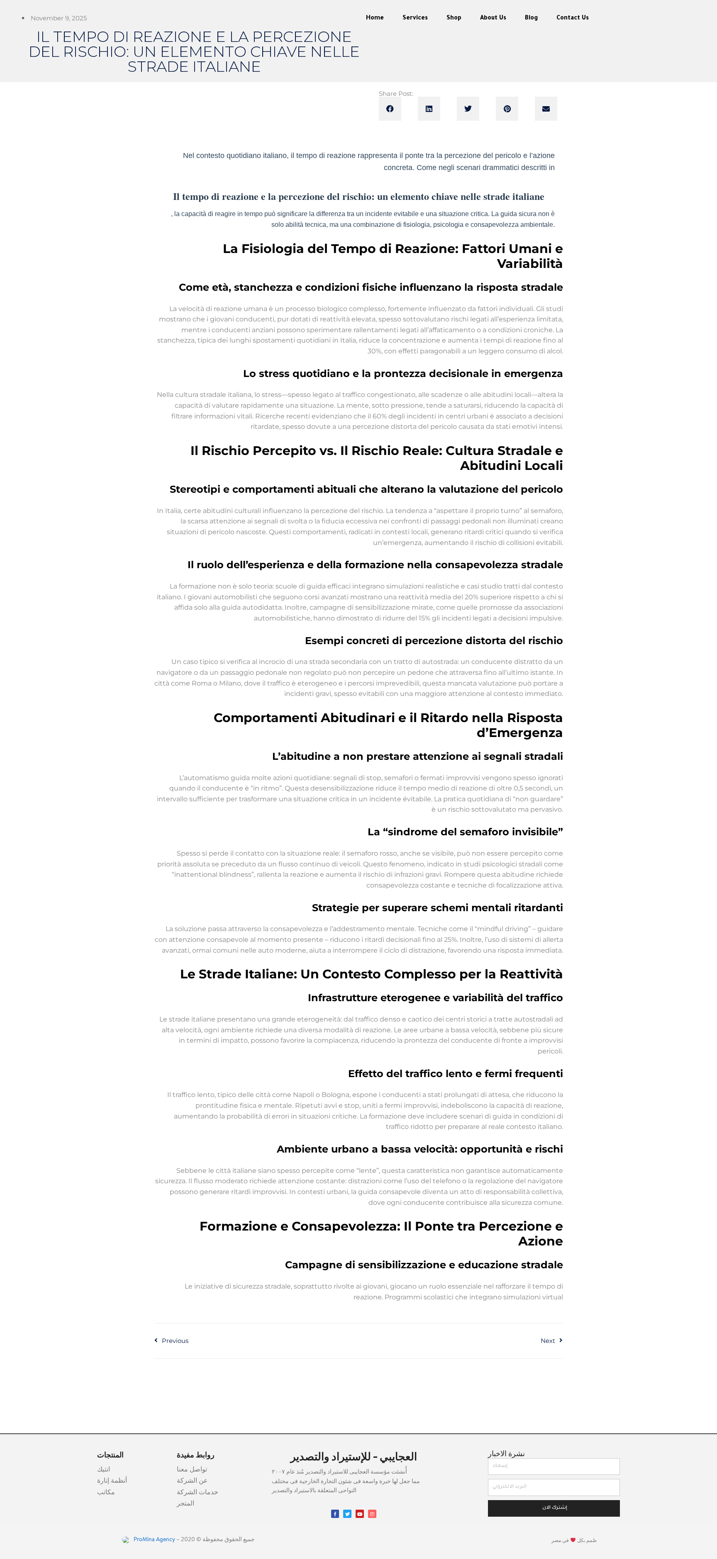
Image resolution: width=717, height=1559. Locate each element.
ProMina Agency (153, 1540)
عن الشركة (192, 1481)
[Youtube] (360, 1514)
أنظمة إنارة (112, 1481)
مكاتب (106, 1492)
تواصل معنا (192, 1470)
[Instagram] (372, 1514)
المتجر (185, 1504)
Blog (531, 18)
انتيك (103, 1470)
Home (375, 18)
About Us (493, 18)
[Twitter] (347, 1514)
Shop (453, 18)
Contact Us (572, 18)
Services (415, 18)
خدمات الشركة (197, 1492)
